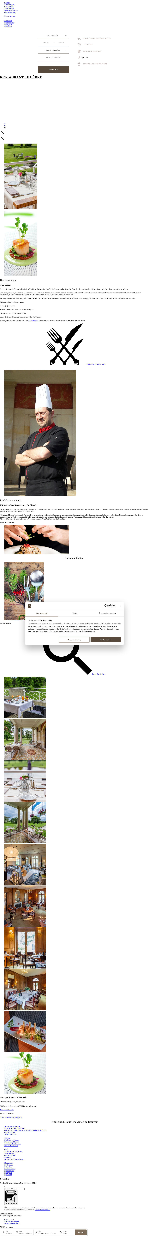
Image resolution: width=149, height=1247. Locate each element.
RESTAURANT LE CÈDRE (14, 1128)
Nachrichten (8, 1165)
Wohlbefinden (9, 8)
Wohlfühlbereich (10, 1134)
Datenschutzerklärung (11, 1223)
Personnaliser (73, 640)
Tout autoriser (105, 640)
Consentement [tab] (41, 613)
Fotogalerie (8, 1167)
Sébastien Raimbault (7, 523)
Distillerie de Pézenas (11, 1140)
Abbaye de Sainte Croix (12, 1144)
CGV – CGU (9, 1219)
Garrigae (7, 3)
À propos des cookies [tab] (107, 613)
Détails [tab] (74, 613)
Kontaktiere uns (9, 16)
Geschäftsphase (9, 1132)
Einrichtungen (9, 5)
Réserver (53, 69)
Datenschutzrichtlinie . (42, 1210)
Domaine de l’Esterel (11, 1142)
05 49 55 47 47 (34, 321)
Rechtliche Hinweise (11, 1221)
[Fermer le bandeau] (120, 606)
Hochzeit (7, 1157)
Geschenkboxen (9, 12)
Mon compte (8, 1163)
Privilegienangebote (11, 10)
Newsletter (8, 21)
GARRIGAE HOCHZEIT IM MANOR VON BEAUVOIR (25, 1130)
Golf (6, 1149)
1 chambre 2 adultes (52, 50)
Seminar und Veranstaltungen (14, 1159)
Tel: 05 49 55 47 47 (7, 1110)
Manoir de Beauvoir (11, 1146)
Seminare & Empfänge (12, 1126)
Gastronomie (8, 6)
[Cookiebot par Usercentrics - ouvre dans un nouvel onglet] (106, 606)
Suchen (81, 1232)
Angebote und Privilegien (13, 1151)
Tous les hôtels (52, 35)
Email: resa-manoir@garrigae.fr (11, 1117)
